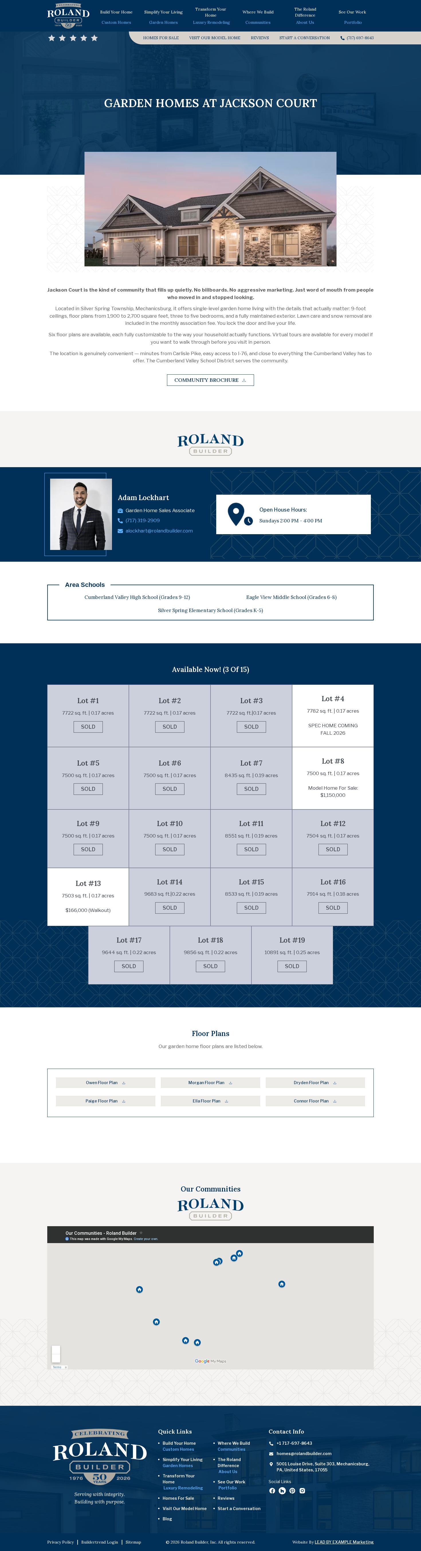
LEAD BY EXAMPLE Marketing (344, 1542)
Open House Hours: (283, 510)
